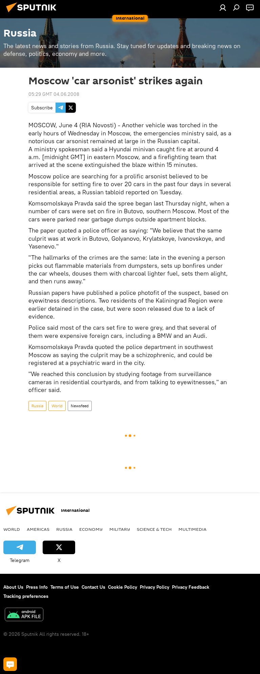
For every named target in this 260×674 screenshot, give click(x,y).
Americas (38, 529)
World (57, 405)
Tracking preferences (25, 596)
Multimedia (192, 529)
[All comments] (10, 664)
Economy (91, 529)
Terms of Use (64, 587)
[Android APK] (24, 615)
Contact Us (93, 587)
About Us (13, 587)
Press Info (37, 587)
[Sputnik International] (33, 13)
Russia (37, 405)
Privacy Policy (154, 587)
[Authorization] (223, 7)
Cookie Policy (122, 587)
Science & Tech (154, 529)
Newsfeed (80, 405)
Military (119, 529)
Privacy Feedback (190, 587)
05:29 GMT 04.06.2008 (53, 94)
